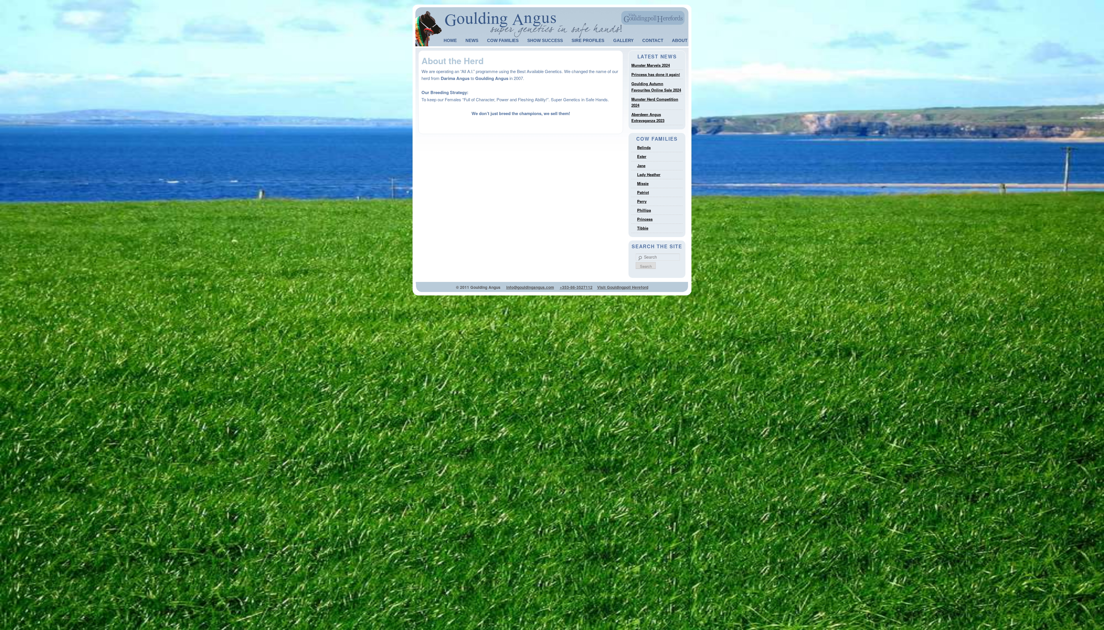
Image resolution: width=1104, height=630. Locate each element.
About (679, 40)
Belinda (644, 147)
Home (450, 40)
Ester (641, 156)
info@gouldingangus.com (530, 287)
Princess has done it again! (655, 74)
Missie (643, 183)
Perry (642, 201)
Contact (652, 40)
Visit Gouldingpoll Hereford (622, 287)
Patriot (643, 192)
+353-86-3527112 (576, 287)
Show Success (545, 40)
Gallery (623, 40)
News (471, 40)
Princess (645, 219)
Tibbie (642, 228)
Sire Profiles (588, 40)
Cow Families (503, 40)
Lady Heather (648, 174)
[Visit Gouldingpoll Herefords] (653, 17)
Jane (641, 165)
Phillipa (644, 210)
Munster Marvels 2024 (650, 65)
